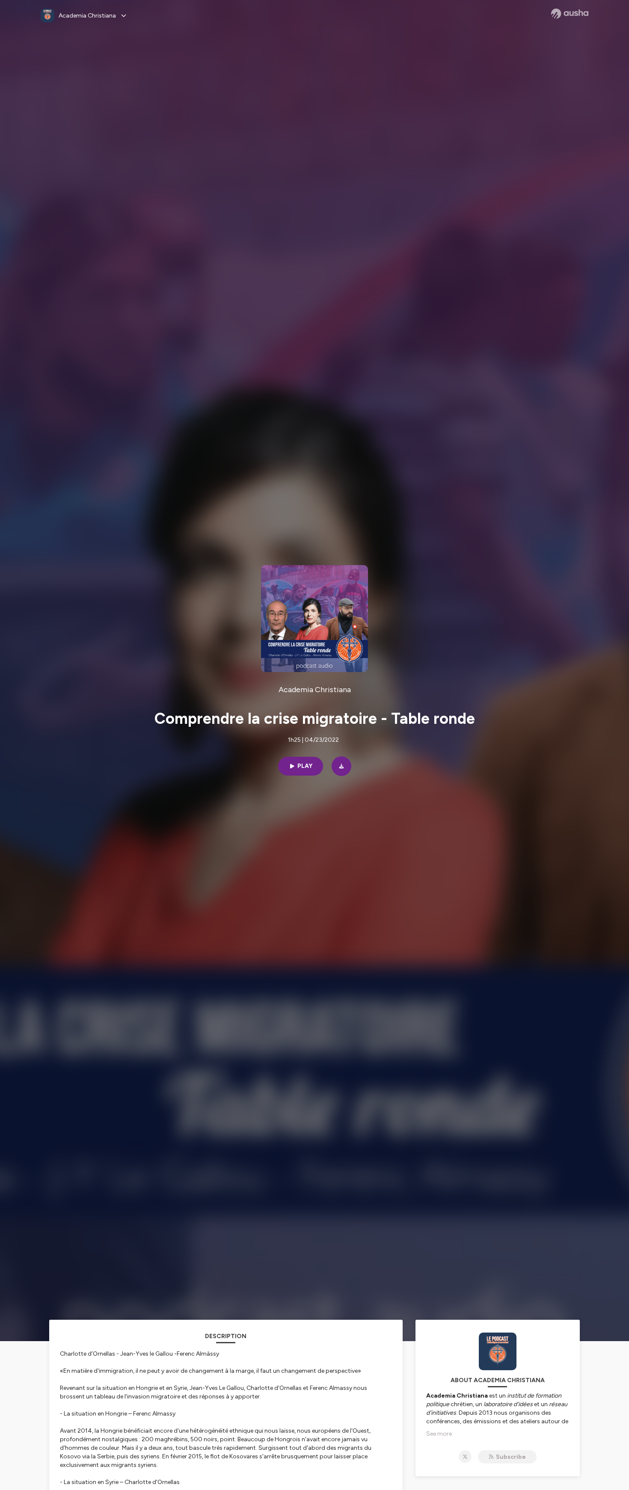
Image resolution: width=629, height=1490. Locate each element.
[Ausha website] (569, 14)
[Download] (341, 766)
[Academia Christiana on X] (465, 1456)
